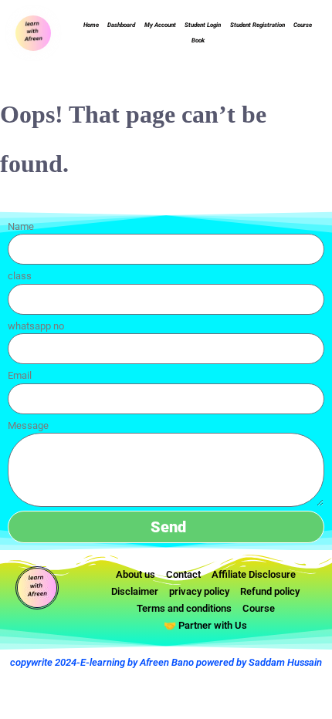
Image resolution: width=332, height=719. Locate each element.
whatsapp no (36, 326)
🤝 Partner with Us (205, 625)
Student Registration (257, 25)
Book (198, 40)
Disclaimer (134, 591)
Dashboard (121, 25)
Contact (183, 574)
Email (20, 375)
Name (21, 226)
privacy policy (199, 591)
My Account (160, 25)
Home (91, 25)
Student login (203, 25)
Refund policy (270, 591)
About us (135, 574)
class (20, 276)
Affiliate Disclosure (254, 574)
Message (28, 425)
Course (302, 25)
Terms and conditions (184, 608)
